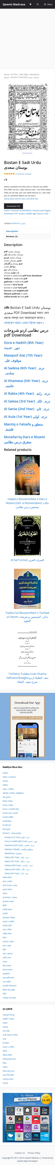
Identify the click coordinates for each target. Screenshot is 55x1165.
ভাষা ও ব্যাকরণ (8, 953)
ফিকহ (4, 937)
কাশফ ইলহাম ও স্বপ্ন (10, 885)
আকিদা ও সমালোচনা (9, 777)
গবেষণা (5, 893)
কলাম (4, 1039)
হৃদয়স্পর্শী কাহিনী (8, 1075)
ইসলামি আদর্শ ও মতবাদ (10, 813)
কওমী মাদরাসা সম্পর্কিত (10, 1035)
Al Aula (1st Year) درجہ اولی (25, 416)
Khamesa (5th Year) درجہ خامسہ (19, 845)
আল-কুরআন (7, 797)
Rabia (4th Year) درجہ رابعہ (17, 857)
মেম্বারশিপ (6, 973)
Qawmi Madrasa (14, 4)
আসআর (5, 1026)
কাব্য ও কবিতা (7, 881)
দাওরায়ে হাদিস (7, 925)
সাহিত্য (5, 1067)
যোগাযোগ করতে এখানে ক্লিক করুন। (24, 322)
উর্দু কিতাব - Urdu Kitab (19, 74)
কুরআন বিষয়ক (7, 889)
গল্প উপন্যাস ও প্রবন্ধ (10, 897)
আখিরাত (5, 785)
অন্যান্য (5, 1083)
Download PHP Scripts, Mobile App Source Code (26, 213)
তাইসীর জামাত (7, 909)
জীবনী (4, 905)
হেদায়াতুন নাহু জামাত (9, 997)
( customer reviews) (23, 174)
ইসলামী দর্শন (7, 825)
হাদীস (4, 993)
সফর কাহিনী (7, 981)
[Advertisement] (27, 37)
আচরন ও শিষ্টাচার (8, 789)
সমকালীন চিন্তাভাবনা (9, 985)
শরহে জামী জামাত (8, 977)
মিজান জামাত (7, 965)
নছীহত (5, 1051)
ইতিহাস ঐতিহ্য (8, 801)
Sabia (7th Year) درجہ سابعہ (17, 861)
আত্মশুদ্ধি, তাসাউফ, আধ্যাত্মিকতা (13, 793)
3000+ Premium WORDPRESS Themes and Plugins (27, 210)
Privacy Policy (34, 1152)
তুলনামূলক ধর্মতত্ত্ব (9, 917)
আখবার (5, 1022)
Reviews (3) (12, 236)
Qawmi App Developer (27, 1161)
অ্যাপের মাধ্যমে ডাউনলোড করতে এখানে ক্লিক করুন (21, 198)
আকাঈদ (5, 773)
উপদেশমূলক (6, 829)
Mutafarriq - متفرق (18, 223)
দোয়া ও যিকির (7, 929)
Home (6, 74)
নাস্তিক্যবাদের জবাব (9, 1059)
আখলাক (5, 781)
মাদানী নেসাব (7, 957)
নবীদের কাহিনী (7, 1055)
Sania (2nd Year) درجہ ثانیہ (16, 873)
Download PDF (13, 206)
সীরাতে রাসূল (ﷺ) (9, 989)
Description (12, 231)
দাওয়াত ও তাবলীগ (8, 921)
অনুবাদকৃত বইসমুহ (9, 1014)
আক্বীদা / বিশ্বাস (8, 1018)
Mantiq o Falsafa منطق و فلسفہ (19, 849)
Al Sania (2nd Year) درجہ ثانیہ (26, 408)
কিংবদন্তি (6, 1043)
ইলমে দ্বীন (6, 1031)
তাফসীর (5, 913)
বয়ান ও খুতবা (7, 945)
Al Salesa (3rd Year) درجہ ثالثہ (27, 401)
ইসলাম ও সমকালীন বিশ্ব (11, 809)
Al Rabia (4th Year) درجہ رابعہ (27, 393)
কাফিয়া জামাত (7, 877)
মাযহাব (5, 961)
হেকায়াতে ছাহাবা (8, 1079)
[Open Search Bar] (37, 4)
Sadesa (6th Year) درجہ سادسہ (19, 865)
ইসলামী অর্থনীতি (8, 817)
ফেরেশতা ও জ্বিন (8, 941)
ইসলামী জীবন (7, 821)
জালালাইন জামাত (8, 901)
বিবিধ (4, 949)
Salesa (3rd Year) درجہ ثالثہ (17, 869)
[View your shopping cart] (30, 4)
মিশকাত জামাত (7, 969)
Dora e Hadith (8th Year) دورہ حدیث (21, 841)
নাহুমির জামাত (7, 933)
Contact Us (20, 1152)
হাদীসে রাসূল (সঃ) (8, 1071)
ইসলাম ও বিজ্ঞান (8, 805)
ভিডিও (5, 1063)
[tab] (27, 231)
